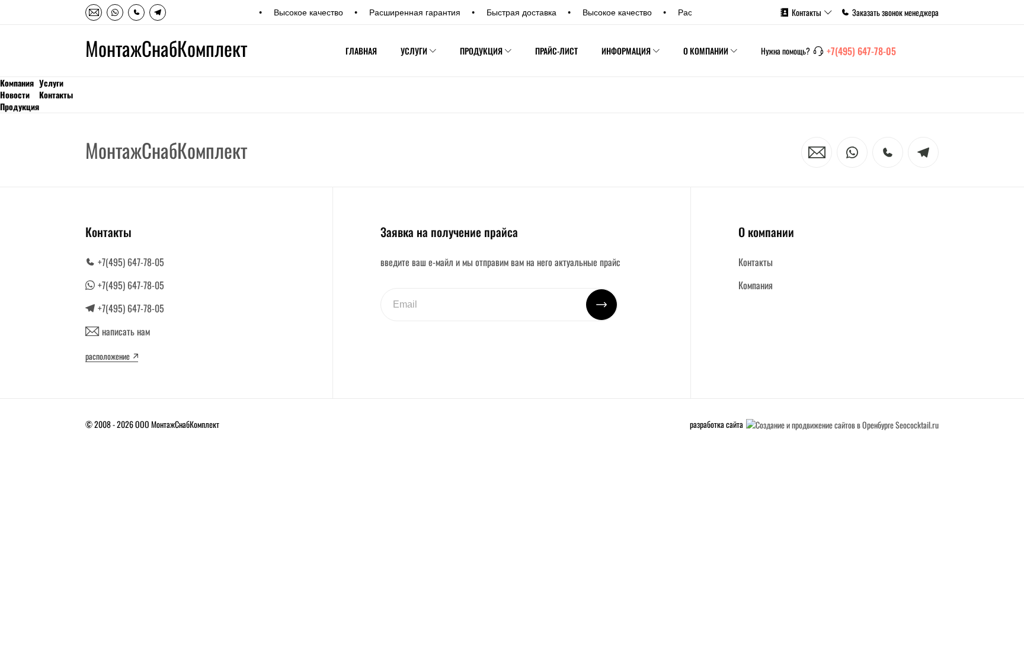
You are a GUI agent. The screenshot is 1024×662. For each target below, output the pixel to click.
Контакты (806, 12)
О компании (705, 50)
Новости (15, 95)
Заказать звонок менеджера (895, 12)
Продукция (481, 50)
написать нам (126, 331)
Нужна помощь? (785, 51)
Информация (626, 50)
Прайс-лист (556, 50)
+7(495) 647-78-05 (861, 51)
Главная (361, 50)
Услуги (414, 50)
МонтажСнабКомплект (166, 49)
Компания (17, 83)
